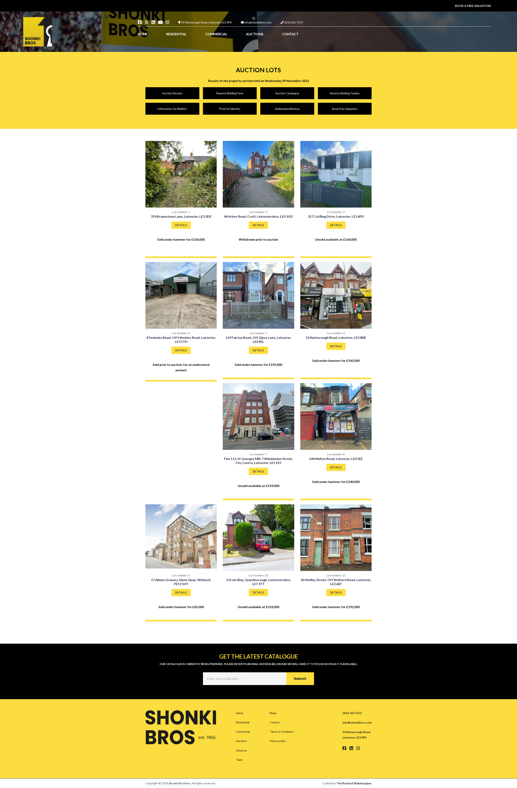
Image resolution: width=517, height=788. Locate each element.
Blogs (273, 713)
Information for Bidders (172, 108)
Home (239, 713)
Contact (275, 722)
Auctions (241, 741)
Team (239, 759)
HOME (142, 34)
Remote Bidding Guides (345, 93)
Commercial (243, 731)
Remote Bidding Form (229, 93)
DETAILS (181, 225)
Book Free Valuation (344, 108)
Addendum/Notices (287, 108)
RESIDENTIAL (176, 34)
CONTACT (290, 34)
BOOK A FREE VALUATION (473, 5)
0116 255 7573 (293, 22)
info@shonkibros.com (257, 22)
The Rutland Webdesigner (354, 783)
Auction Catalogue (287, 93)
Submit (300, 679)
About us (241, 750)
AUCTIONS (254, 34)
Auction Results (172, 93)
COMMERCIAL (216, 34)
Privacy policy (278, 741)
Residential (242, 722)
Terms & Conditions (282, 731)
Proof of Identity (229, 108)
